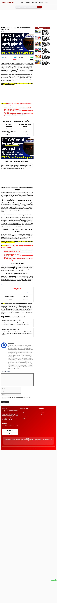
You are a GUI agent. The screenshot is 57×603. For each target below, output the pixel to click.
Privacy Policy (25, 416)
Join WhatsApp (10, 430)
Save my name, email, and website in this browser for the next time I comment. (16, 398)
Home (22, 2)
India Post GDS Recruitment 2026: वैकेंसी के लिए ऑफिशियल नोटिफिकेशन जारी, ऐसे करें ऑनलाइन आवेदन (46, 57)
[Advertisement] (28, 18)
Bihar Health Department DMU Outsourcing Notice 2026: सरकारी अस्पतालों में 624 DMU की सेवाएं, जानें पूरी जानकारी (46, 51)
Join (15, 57)
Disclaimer (25, 418)
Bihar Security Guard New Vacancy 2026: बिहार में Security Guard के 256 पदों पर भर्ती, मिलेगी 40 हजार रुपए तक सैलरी (46, 44)
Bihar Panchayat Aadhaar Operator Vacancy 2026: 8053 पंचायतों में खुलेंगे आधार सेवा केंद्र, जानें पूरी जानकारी (45, 32)
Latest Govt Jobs (44, 410)
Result (46, 2)
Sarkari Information (8, 2)
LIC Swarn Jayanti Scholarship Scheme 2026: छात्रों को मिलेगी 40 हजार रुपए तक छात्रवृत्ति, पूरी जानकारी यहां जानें (46, 62)
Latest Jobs (27, 2)
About (24, 412)
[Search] (39, 7)
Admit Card (34, 2)
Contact (24, 414)
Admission (41, 2)
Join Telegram (10, 433)
